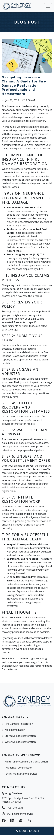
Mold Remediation (15, 729)
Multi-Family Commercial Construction (26, 761)
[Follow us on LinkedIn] (12, 820)
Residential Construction (18, 767)
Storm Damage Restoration (20, 735)
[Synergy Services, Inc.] (17, 6)
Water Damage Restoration (20, 741)
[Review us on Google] (20, 820)
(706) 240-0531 (15, 807)
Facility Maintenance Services (21, 773)
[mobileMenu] (48, 6)
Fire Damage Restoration (19, 723)
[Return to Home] (27, 701)
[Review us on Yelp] (29, 820)
